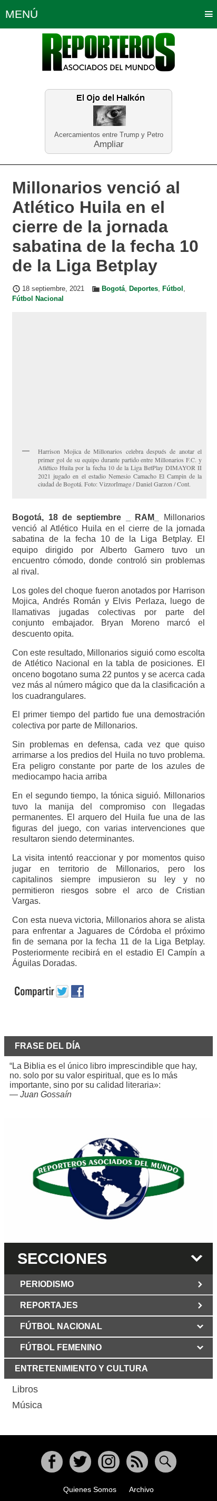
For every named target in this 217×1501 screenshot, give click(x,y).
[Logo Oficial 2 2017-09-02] (108, 1179)
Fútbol (172, 289)
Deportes (143, 289)
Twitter (80, 1462)
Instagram (109, 1462)
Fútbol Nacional (38, 299)
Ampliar (109, 143)
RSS (137, 1462)
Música (27, 1405)
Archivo (141, 1489)
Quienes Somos (89, 1489)
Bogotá (113, 289)
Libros (25, 1389)
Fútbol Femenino (61, 1347)
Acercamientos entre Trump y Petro (108, 135)
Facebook (52, 1462)
